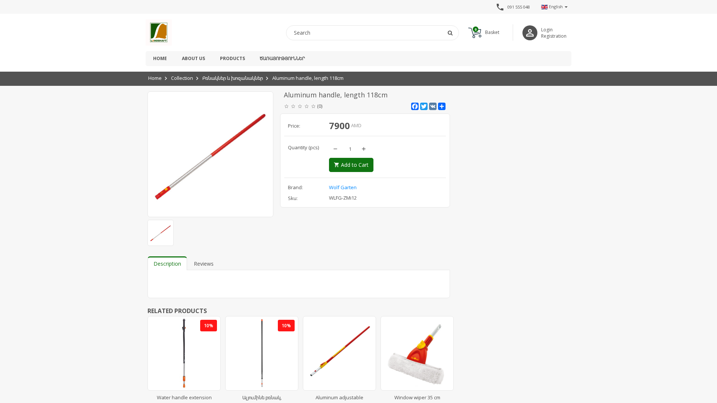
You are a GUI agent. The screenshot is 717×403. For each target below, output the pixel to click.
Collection (182, 78)
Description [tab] (167, 263)
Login (547, 29)
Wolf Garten (343, 187)
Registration (554, 36)
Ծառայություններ (282, 58)
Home (160, 58)
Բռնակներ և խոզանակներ (232, 78)
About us (193, 58)
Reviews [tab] (204, 263)
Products (232, 58)
